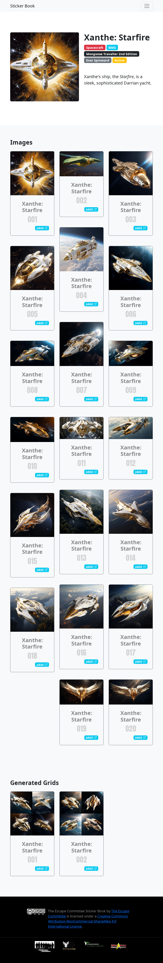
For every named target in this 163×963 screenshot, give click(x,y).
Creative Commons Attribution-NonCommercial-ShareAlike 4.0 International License (88, 921)
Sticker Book (22, 6)
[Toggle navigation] (147, 6)
